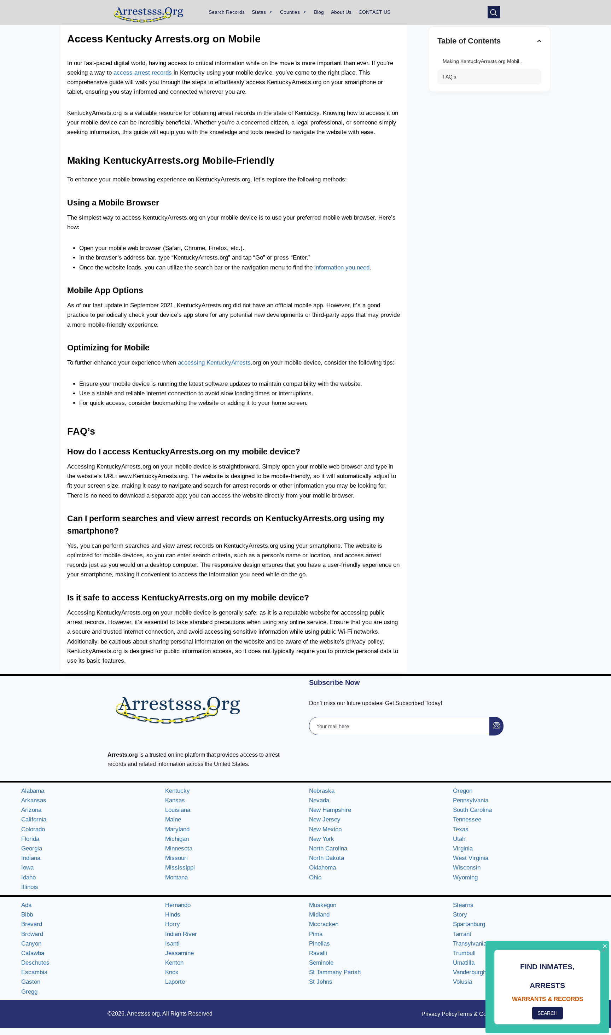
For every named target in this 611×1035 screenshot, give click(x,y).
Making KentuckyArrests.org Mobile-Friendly (492, 61)
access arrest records (143, 72)
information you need (341, 267)
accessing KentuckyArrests (214, 362)
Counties (290, 12)
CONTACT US (374, 12)
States (259, 12)
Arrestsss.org (143, 1014)
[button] (494, 12)
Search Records (227, 12)
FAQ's (449, 77)
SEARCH (547, 1013)
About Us (341, 12)
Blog (319, 12)
